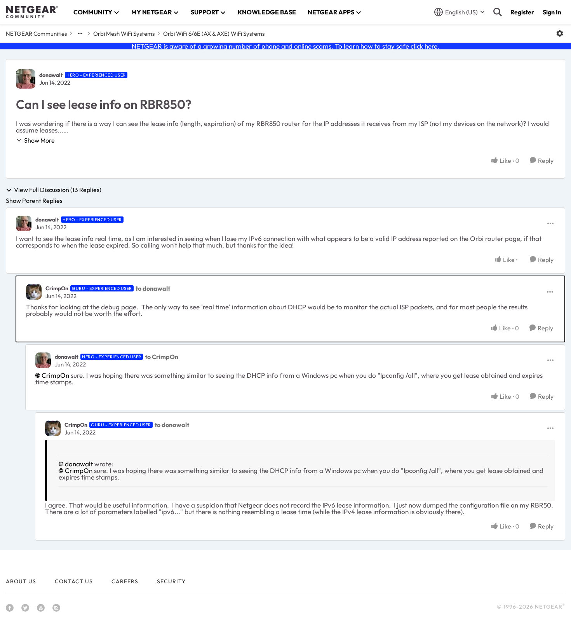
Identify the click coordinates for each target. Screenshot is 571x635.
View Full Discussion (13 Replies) (57, 190)
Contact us (74, 581)
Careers (124, 581)
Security (171, 581)
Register (522, 12)
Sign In (552, 12)
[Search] (497, 12)
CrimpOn (56, 288)
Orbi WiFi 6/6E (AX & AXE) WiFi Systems (214, 33)
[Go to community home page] (32, 12)
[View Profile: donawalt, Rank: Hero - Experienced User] (25, 79)
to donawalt (153, 288)
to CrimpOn (161, 357)
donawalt (51, 75)
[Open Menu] (559, 33)
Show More (39, 140)
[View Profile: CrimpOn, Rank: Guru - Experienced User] (34, 292)
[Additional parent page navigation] (80, 33)
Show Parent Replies (34, 200)
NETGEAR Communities (36, 33)
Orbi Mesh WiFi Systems (124, 33)
